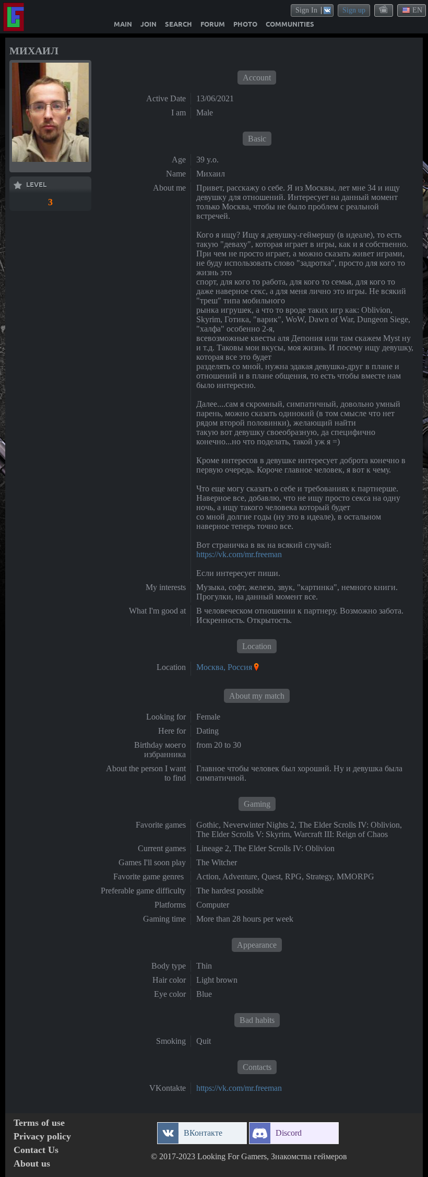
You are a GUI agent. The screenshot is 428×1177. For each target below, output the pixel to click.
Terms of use (39, 1123)
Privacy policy (42, 1136)
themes (384, 10)
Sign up (353, 10)
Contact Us (36, 1150)
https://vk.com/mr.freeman (239, 554)
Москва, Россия (224, 667)
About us (32, 1164)
